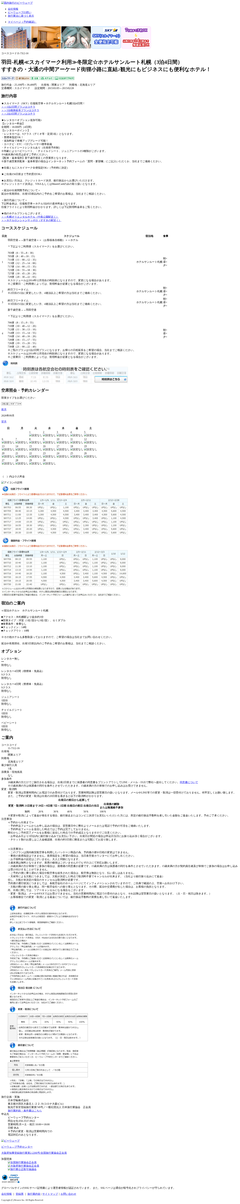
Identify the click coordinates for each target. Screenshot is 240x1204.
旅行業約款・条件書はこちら (25, 1110)
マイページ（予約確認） (22, 21)
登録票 (20, 1194)
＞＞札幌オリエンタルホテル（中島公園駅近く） (30, 216)
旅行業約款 (33, 1194)
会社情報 (13, 9)
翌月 (4, 421)
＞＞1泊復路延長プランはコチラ (20, 110)
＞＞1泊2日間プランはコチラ (18, 106)
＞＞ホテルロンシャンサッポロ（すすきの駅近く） (31, 220)
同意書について (189, 782)
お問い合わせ (68, 1194)
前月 (4, 409)
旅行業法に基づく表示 (21, 15)
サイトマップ (50, 1194)
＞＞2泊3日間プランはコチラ (18, 113)
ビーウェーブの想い (19, 12)
